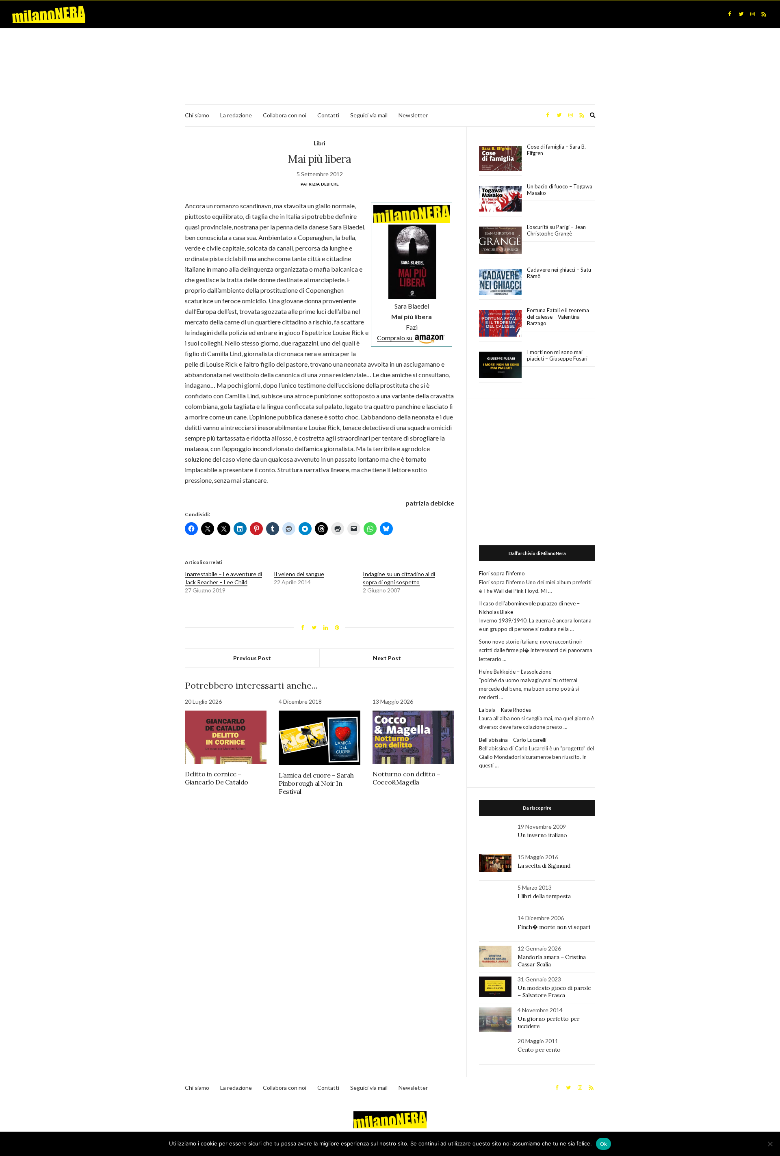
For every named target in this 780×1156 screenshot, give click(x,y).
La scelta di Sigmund (544, 865)
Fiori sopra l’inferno (502, 573)
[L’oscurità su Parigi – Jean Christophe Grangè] (500, 240)
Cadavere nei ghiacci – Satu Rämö (559, 272)
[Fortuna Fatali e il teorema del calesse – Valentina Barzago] (500, 323)
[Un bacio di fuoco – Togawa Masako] (500, 199)
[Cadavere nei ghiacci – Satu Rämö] (500, 282)
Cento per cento (539, 1049)
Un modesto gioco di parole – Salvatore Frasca (554, 991)
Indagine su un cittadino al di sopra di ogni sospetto (399, 578)
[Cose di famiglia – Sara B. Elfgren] (500, 159)
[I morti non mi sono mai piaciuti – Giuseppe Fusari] (500, 365)
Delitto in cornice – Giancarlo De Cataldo (216, 778)
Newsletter (413, 115)
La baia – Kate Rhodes (505, 710)
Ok (603, 1144)
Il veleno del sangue (299, 573)
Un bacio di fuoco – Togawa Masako (559, 189)
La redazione (236, 115)
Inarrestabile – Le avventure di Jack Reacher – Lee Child (223, 578)
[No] (770, 1144)
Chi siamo (197, 115)
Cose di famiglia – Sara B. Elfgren (556, 149)
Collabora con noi (284, 115)
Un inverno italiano (542, 835)
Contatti (328, 115)
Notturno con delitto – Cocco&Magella (406, 778)
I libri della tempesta (544, 896)
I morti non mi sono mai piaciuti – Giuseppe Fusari (557, 355)
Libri (319, 143)
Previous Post (252, 658)
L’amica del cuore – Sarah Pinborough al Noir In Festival (316, 783)
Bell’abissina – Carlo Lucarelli (512, 740)
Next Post (387, 658)
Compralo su (395, 337)
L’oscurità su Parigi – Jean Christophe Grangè (556, 230)
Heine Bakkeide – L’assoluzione (515, 671)
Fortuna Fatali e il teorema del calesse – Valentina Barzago (558, 316)
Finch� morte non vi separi (554, 927)
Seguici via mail (369, 115)
